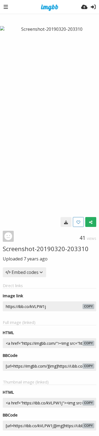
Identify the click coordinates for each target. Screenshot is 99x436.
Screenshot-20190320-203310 (46, 249)
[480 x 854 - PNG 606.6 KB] (66, 222)
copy (88, 306)
